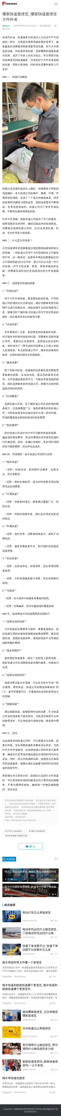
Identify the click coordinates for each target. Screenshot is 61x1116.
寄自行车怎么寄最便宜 (37, 912)
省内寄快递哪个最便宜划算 (16, 835)
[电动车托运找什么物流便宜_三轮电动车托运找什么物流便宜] (11, 933)
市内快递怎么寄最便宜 (37, 1028)
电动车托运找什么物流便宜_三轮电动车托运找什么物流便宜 (40, 931)
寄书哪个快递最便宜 (37, 831)
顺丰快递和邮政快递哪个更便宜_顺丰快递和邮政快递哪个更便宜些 (29, 987)
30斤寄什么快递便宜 (13, 831)
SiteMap (39, 1108)
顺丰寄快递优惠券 (13, 1078)
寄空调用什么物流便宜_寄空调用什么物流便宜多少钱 (40, 1046)
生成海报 (10, 859)
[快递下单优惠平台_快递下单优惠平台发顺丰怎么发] (11, 949)
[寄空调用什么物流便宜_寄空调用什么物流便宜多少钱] (11, 1048)
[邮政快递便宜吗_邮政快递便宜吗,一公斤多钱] (11, 1065)
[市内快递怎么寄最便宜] (11, 1032)
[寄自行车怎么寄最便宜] (11, 916)
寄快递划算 (45, 25)
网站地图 (47, 1108)
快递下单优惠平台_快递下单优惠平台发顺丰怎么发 (40, 947)
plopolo (6, 25)
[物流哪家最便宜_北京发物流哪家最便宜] (11, 1015)
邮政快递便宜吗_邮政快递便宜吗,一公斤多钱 (40, 1063)
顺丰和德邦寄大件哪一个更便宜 (22, 962)
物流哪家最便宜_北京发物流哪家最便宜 (40, 1013)
